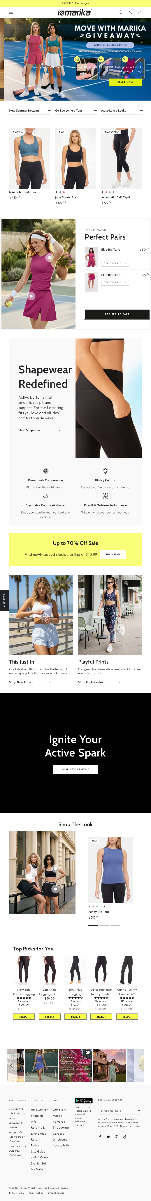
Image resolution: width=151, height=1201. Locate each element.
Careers (58, 1133)
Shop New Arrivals (75, 769)
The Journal (61, 1127)
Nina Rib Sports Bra (22, 192)
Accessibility (61, 1145)
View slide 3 (115, 922)
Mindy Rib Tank (99, 912)
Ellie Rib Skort (111, 275)
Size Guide (38, 1151)
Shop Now (113, 554)
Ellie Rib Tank (110, 249)
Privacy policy (35, 1192)
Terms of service (55, 1192)
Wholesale (60, 1139)
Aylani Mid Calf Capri (115, 197)
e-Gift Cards (39, 1157)
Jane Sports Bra (65, 197)
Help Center (39, 1109)
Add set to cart (117, 314)
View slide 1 (70, 93)
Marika (22, 1187)
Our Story (59, 1109)
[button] (120, 12)
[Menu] (11, 12)
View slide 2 (81, 93)
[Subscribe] (140, 1110)
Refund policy (16, 1193)
